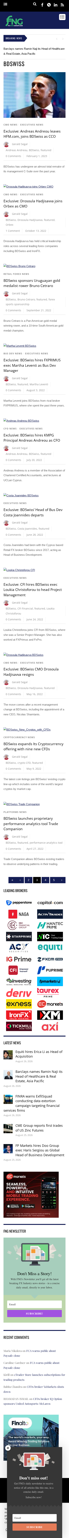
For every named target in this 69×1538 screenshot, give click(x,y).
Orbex (9, 224)
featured (46, 150)
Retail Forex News (16, 274)
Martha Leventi (39, 384)
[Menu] (5, 4)
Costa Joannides (27, 528)
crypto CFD (24, 762)
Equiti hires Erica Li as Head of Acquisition (38, 1054)
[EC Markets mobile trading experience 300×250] (31, 1215)
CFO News (10, 428)
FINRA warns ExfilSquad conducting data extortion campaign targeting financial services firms (31, 1103)
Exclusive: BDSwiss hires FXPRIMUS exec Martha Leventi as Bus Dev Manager (32, 365)
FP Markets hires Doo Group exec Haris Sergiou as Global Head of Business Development (39, 1150)
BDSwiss (34, 150)
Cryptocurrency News (19, 737)
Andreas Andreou (16, 150)
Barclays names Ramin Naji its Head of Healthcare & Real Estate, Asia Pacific (39, 1076)
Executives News (31, 124)
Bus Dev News (12, 353)
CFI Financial (25, 608)
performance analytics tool (46, 842)
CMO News (10, 124)
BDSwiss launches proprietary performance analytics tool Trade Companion (30, 823)
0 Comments (13, 156)
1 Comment (13, 230)
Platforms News (15, 812)
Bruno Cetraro (26, 299)
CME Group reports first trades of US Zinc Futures (39, 1127)
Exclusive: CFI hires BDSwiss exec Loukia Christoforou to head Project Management (32, 589)
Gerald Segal (20, 144)
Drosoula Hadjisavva (30, 220)
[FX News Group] (14, 27)
